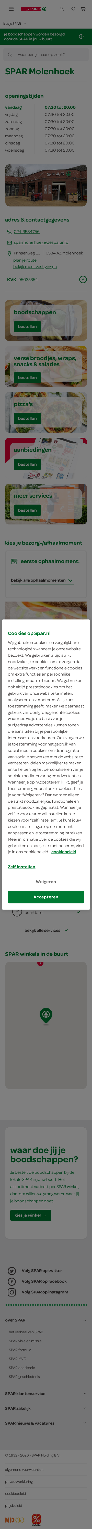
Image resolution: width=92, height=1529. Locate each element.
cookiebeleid (63, 852)
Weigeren (46, 882)
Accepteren (46, 897)
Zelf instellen (22, 867)
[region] (46, 764)
